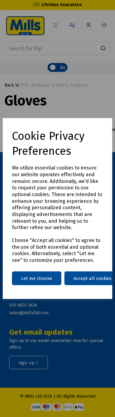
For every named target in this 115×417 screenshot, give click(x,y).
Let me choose (36, 278)
